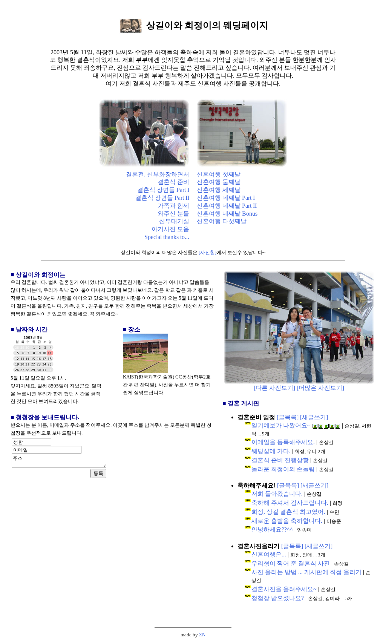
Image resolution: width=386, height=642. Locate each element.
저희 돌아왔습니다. (277, 493)
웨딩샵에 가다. (271, 451)
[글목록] (288, 417)
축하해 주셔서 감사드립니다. (289, 503)
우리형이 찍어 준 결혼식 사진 (290, 563)
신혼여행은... (268, 554)
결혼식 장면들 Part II (162, 198)
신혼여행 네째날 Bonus (227, 213)
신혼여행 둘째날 (218, 182)
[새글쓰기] (314, 417)
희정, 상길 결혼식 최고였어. (288, 512)
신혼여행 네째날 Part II (227, 205)
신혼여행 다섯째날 (222, 221)
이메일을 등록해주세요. (283, 442)
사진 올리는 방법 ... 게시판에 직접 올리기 (306, 572)
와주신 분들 (173, 213)
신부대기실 (174, 221)
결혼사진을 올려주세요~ (284, 589)
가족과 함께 (173, 205)
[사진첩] (207, 252)
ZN (202, 634)
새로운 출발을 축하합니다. (286, 521)
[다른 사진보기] (274, 388)
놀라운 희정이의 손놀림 (283, 469)
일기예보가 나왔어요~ (281, 425)
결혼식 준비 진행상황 (280, 460)
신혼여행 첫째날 (218, 174)
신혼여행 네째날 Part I (226, 198)
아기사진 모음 (170, 229)
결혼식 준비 (173, 182)
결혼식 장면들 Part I (163, 190)
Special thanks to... (166, 237)
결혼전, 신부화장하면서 (157, 174)
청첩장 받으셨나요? (277, 598)
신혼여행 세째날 (218, 190)
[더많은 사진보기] (320, 388)
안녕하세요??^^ (272, 529)
